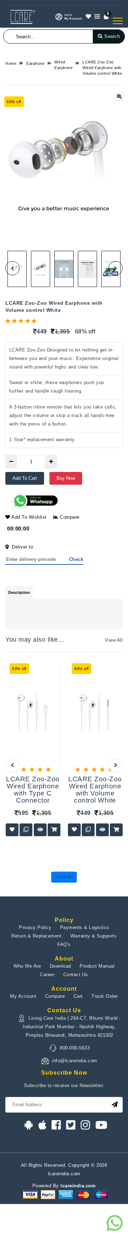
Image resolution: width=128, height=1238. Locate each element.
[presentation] (12, 765)
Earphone (35, 63)
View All (114, 640)
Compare (69, 517)
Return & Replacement (36, 936)
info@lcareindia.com (74, 1060)
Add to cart (24, 478)
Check (76, 559)
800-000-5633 (75, 1048)
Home (10, 63)
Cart (78, 996)
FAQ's (64, 944)
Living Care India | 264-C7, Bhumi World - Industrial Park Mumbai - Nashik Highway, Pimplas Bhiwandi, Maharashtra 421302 (72, 1026)
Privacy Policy (35, 927)
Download (60, 966)
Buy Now (66, 478)
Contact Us (75, 974)
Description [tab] (19, 592)
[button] (12, 268)
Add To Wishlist (28, 517)
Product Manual (97, 966)
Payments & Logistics (84, 927)
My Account (23, 996)
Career (47, 974)
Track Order (104, 996)
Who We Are (27, 966)
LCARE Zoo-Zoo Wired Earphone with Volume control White (102, 67)
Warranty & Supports (93, 936)
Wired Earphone (63, 65)
